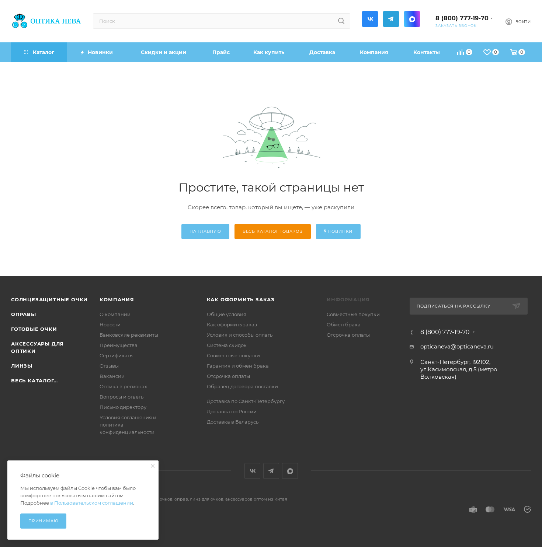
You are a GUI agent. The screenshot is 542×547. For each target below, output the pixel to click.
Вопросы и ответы (122, 397)
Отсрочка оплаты (228, 376)
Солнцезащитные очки (49, 299)
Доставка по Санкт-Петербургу (246, 401)
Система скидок (227, 345)
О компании (115, 314)
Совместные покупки (233, 355)
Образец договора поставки (242, 386)
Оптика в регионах (123, 386)
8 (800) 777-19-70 (462, 18)
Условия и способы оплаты (240, 335)
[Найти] (341, 21)
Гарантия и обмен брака (238, 366)
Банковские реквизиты (129, 335)
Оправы (23, 314)
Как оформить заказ (241, 299)
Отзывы (109, 366)
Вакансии (112, 376)
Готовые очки (34, 329)
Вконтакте (370, 19)
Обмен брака (344, 324)
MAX (412, 19)
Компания (117, 299)
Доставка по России (232, 411)
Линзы (21, 366)
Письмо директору (123, 407)
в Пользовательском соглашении (91, 503)
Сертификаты (116, 355)
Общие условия (226, 314)
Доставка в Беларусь (232, 422)
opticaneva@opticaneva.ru (457, 346)
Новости (110, 324)
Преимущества (119, 345)
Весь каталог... (34, 380)
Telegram (391, 19)
